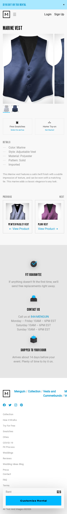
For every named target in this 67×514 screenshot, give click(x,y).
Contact (7, 474)
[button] (28, 69)
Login (47, 14)
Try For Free (9, 425)
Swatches (8, 431)
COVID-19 (8, 442)
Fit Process (9, 447)
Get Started (49, 130)
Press (6, 469)
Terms (6, 485)
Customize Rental (33, 500)
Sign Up (59, 14)
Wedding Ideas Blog (13, 464)
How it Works (10, 420)
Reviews (7, 458)
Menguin (19, 391)
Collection (34, 391)
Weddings (8, 452)
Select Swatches (17, 130)
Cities (6, 437)
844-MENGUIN (40, 316)
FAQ (5, 479)
